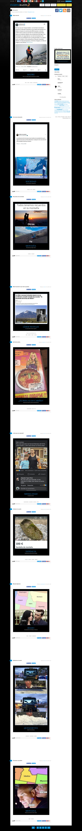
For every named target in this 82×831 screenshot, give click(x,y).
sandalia (33, 559)
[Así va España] (22, 1)
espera (64, 109)
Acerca (56, 116)
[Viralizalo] (43, 1)
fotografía (55, 104)
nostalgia (56, 101)
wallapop (36, 559)
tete (45, 660)
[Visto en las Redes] (20, 1)
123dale (44, 760)
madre (28, 82)
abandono (60, 101)
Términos (59, 116)
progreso (68, 102)
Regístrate (62, 1)
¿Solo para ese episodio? (18, 433)
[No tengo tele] (34, 1)
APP (70, 116)
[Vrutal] (26, 1)
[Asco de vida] (16, 1)
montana (31, 82)
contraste (64, 111)
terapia (66, 104)
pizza (33, 408)
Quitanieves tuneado (17, 660)
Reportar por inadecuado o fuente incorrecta (45, 257)
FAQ (68, 116)
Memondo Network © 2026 (67, 118)
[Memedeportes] (18, 1)
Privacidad (62, 116)
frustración (62, 107)
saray (44, 433)
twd (44, 509)
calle (64, 104)
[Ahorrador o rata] (41, 1)
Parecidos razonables (17, 760)
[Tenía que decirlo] (39, 1)
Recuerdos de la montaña (18, 196)
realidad (59, 109)
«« (33, 827)
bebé (25, 82)
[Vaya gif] (36, 1)
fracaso (57, 108)
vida (69, 110)
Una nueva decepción (17, 117)
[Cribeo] (28, 1)
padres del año (35, 82)
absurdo (61, 105)
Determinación (66, 101)
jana (31, 189)
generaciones (67, 105)
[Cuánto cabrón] (24, 1)
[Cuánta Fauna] (32, 1)
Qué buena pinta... (17, 342)
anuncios (26, 559)
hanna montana (29, 408)
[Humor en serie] (30, 1)
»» (49, 827)
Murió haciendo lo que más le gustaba (21, 286)
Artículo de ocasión (17, 509)
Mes (63, 76)
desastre (68, 111)
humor (61, 102)
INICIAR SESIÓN (68, 1)
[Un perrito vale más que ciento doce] (62, 63)
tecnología (60, 104)
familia (63, 101)
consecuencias (57, 102)
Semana (59, 76)
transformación (64, 102)
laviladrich (44, 342)
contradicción (56, 110)
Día (55, 76)
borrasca (28, 189)
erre (44, 15)
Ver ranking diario (63, 97)
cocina (55, 109)
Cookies (66, 116)
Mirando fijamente (17, 583)
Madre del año (16, 15)
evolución (66, 109)
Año (66, 76)
